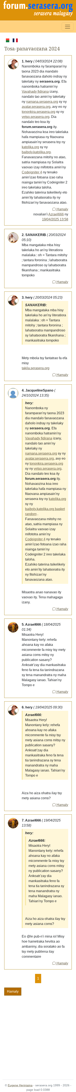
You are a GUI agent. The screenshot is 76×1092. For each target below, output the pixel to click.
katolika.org (30, 147)
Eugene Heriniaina (20, 1085)
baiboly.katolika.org (36, 152)
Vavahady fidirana (35, 91)
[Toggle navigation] (67, 26)
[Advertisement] (38, 1035)
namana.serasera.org (42, 101)
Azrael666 (56, 214)
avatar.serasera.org (36, 106)
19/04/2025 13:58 (55, 219)
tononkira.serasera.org (38, 111)
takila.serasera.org (35, 368)
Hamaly (62, 209)
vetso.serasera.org (35, 117)
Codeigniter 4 (32, 172)
